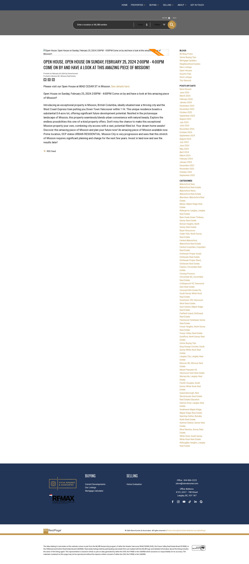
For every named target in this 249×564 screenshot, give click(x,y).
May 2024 (184, 149)
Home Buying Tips (188, 57)
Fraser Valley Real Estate (191, 333)
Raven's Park (185, 74)
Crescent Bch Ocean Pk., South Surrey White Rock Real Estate (191, 293)
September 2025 (187, 116)
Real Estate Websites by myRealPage (192, 530)
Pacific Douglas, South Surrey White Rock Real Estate (190, 386)
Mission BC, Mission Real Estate (63, 76)
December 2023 (187, 165)
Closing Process (187, 273)
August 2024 (185, 139)
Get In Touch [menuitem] (197, 5)
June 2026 (184, 92)
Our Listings (90, 487)
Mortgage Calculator (94, 491)
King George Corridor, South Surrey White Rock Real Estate (192, 349)
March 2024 (185, 155)
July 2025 (184, 122)
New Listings (186, 67)
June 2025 (184, 125)
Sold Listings (186, 77)
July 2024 (184, 142)
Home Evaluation (134, 484)
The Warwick (185, 80)
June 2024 (184, 145)
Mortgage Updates (188, 60)
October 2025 (186, 112)
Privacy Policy (172, 530)
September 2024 (187, 135)
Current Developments (95, 484)
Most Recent (185, 89)
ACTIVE (164, 18)
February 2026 (186, 99)
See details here (120, 86)
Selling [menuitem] (167, 5)
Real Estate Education (189, 399)
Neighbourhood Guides (190, 64)
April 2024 (184, 152)
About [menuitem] (181, 5)
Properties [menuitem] (137, 5)
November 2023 (187, 168)
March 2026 (185, 96)
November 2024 (187, 129)
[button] (172, 501)
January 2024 (186, 162)
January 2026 (186, 102)
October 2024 (186, 132)
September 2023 (187, 175)
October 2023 (186, 172)
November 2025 (187, 109)
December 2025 (187, 106)
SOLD (174, 18)
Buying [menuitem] (153, 5)
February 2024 (186, 159)
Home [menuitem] (124, 5)
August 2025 (185, 119)
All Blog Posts (186, 54)
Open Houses (186, 70)
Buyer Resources (187, 230)
